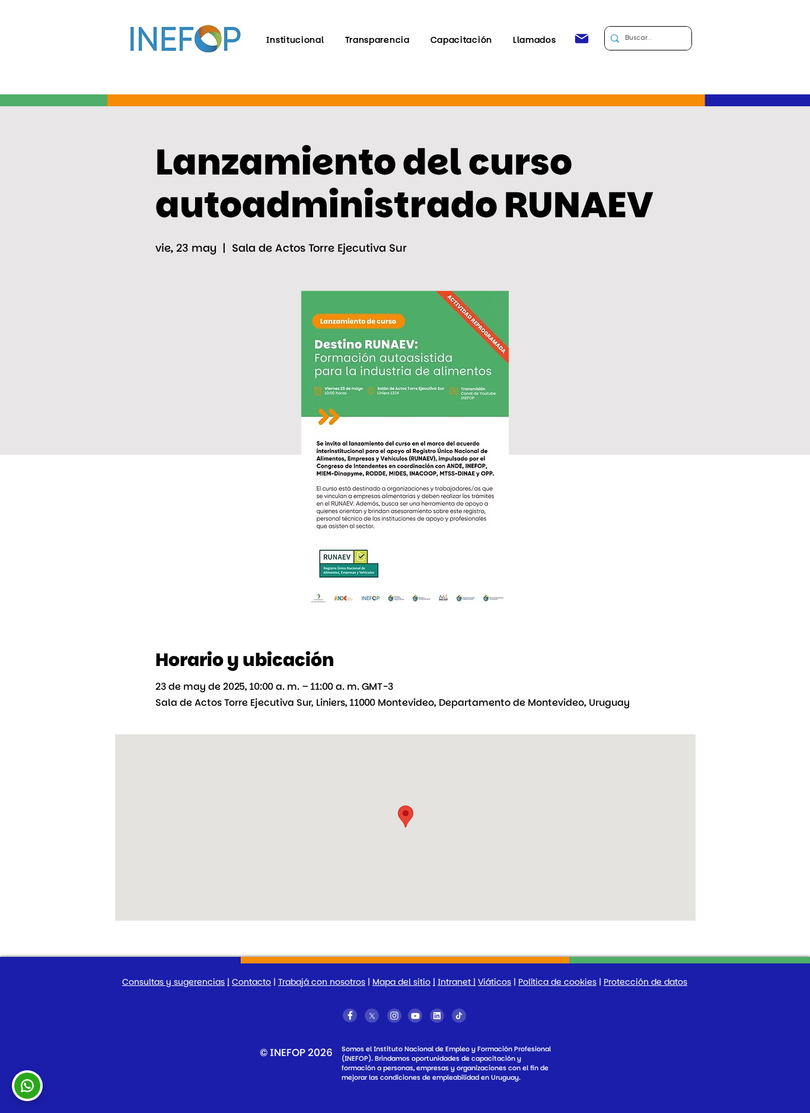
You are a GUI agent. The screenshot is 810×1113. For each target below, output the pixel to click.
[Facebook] (350, 1015)
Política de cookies (557, 982)
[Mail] (581, 38)
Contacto (251, 982)
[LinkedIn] (437, 1015)
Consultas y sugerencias (173, 982)
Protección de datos (645, 982)
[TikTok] (459, 1015)
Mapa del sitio (401, 982)
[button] (295, 39)
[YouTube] (415, 1015)
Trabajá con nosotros (321, 982)
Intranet (455, 982)
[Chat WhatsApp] (27, 1083)
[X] (372, 1015)
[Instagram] (394, 1015)
